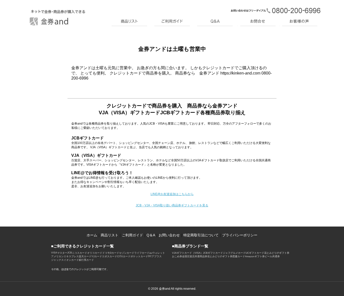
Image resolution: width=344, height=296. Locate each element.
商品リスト (109, 235)
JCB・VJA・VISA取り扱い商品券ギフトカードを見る (172, 205)
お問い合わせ (169, 235)
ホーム (92, 235)
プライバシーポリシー (239, 235)
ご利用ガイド (132, 235)
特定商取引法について (201, 235)
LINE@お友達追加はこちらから (172, 194)
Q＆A (151, 235)
